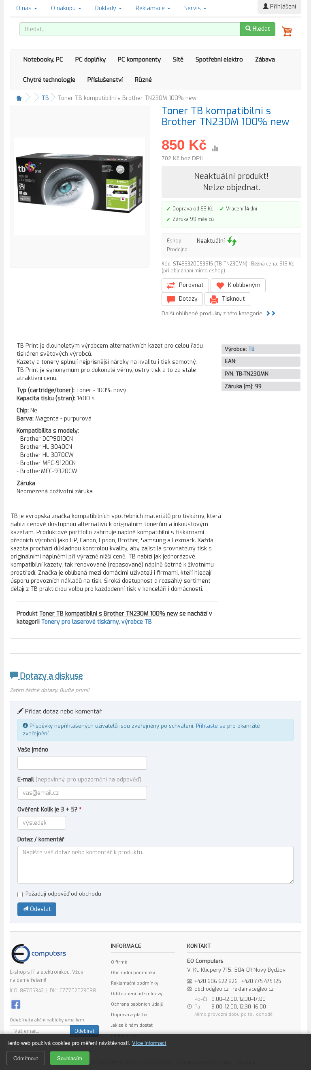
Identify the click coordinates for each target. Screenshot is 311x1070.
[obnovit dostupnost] (232, 241)
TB (45, 98)
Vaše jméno (32, 750)
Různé (143, 80)
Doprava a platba (129, 1015)
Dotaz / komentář (40, 839)
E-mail (79, 779)
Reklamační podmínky (134, 983)
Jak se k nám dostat (132, 1025)
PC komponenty (139, 59)
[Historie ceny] (214, 148)
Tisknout (232, 299)
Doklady (106, 8)
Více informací (149, 1043)
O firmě (119, 962)
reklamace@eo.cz (253, 989)
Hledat (260, 29)
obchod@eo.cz (211, 989)
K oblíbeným (243, 285)
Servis (193, 8)
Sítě (178, 59)
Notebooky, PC (43, 59)
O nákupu (64, 8)
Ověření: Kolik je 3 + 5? (49, 809)
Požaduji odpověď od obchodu (63, 893)
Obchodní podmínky (133, 973)
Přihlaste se (211, 725)
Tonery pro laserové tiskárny (80, 622)
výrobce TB (136, 622)
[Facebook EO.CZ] (16, 1003)
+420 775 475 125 (261, 981)
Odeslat (39, 909)
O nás (24, 8)
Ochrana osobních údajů (137, 1004)
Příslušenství (105, 80)
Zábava (265, 59)
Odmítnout (25, 1058)
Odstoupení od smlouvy (136, 994)
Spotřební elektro (219, 59)
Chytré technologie (49, 80)
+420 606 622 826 (216, 981)
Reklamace (151, 8)
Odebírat (84, 1031)
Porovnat (190, 285)
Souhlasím (69, 1058)
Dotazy (187, 299)
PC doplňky (90, 59)
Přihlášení (282, 7)
